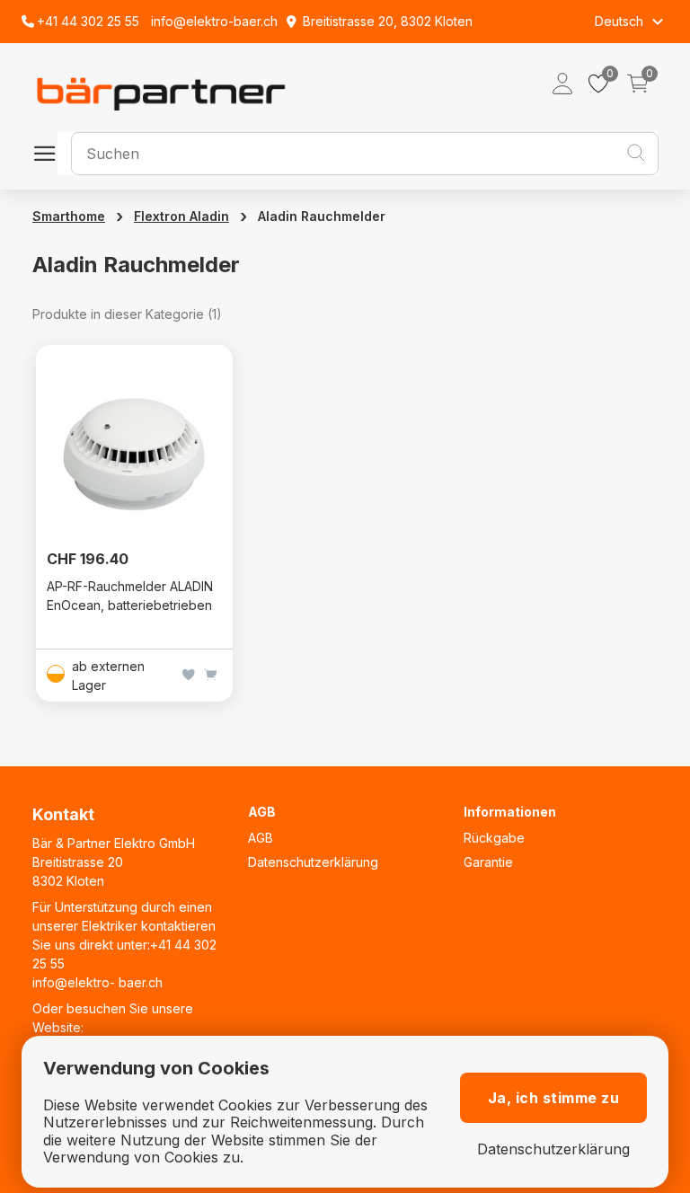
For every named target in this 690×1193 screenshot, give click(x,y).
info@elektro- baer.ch (97, 982)
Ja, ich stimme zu (554, 1098)
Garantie (488, 862)
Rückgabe (494, 837)
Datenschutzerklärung (313, 862)
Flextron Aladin (181, 216)
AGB (260, 837)
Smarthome (68, 216)
